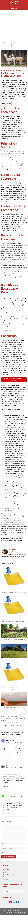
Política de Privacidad (9, 877)
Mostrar (8, 103)
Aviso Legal (6, 870)
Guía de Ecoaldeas (19, 43)
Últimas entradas (11, 546)
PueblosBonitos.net (6, 43)
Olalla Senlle (13, 549)
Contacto (5, 872)
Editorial (5, 879)
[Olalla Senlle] (5, 554)
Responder (6, 757)
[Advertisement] (14, 25)
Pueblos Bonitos (17, 551)
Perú (15, 716)
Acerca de (4, 546)
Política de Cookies (8, 874)
